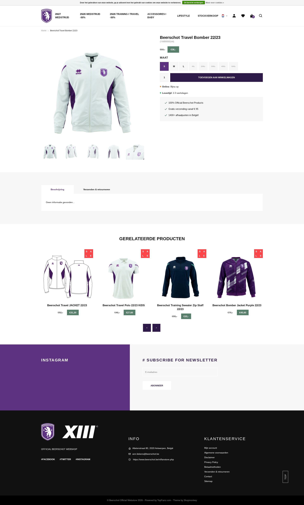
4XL (223, 66)
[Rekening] (234, 16)
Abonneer (157, 385)
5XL (233, 66)
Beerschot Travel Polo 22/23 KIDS (124, 305)
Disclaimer (209, 457)
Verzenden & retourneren (96, 189)
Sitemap (208, 481)
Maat (164, 57)
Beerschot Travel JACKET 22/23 (67, 305)
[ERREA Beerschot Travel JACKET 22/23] (67, 275)
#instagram (83, 459)
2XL (203, 66)
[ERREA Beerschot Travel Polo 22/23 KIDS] (124, 275)
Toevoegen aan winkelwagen (216, 77)
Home (43, 31)
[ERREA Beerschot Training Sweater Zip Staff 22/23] (180, 275)
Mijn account (210, 448)
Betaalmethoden (212, 467)
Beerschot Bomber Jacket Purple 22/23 (236, 305)
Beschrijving (57, 189)
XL (193, 66)
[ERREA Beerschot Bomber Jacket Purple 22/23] (237, 275)
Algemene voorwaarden (216, 452)
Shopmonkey (190, 500)
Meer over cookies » (215, 3)
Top (285, 476)
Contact (208, 476)
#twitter (65, 459)
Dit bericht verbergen (193, 3)
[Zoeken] (261, 16)
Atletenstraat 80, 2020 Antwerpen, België (152, 448)
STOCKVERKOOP (208, 16)
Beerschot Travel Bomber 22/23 (63, 31)
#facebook (48, 459)
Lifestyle (183, 16)
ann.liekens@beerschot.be (145, 454)
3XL (213, 66)
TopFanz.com (164, 500)
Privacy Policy (211, 462)
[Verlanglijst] (243, 16)
